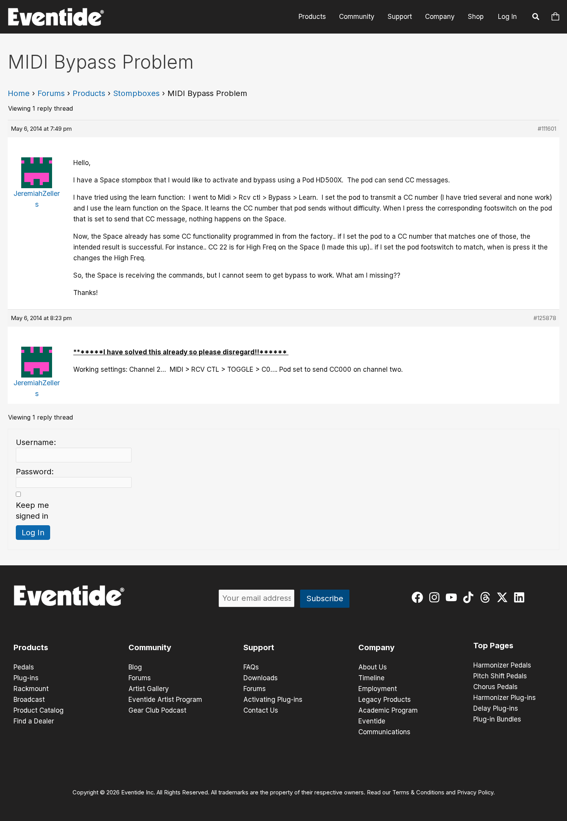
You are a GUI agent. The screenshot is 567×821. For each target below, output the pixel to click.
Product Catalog (39, 710)
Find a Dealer (34, 721)
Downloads (260, 678)
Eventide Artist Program (165, 699)
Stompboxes (136, 93)
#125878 (544, 318)
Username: (36, 442)
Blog (135, 667)
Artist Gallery (148, 689)
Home (19, 93)
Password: (35, 471)
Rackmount (31, 689)
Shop (476, 16)
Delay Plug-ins (495, 708)
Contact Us (260, 710)
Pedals (24, 667)
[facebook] (419, 597)
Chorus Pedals (495, 687)
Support (400, 16)
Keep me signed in (32, 511)
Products (312, 16)
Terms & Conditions (418, 792)
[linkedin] (520, 597)
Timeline (371, 678)
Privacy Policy (475, 792)
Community (357, 16)
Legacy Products (384, 699)
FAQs (251, 667)
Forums (51, 93)
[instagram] (436, 597)
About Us (372, 667)
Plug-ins (26, 678)
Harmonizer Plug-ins (504, 697)
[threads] (486, 597)
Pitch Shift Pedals (500, 676)
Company (440, 16)
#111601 (547, 128)
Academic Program (388, 710)
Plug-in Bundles (497, 719)
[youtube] (453, 597)
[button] (536, 17)
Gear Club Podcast (157, 710)
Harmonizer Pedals (502, 665)
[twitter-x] (503, 597)
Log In (507, 16)
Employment (377, 689)
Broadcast (29, 699)
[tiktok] (470, 597)
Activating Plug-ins (272, 699)
